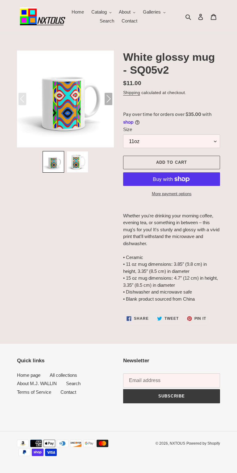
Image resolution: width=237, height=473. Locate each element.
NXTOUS (177, 443)
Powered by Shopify (203, 443)
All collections (63, 375)
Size (127, 129)
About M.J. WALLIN (37, 383)
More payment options (172, 193)
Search (73, 383)
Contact (68, 392)
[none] (53, 162)
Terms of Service (34, 392)
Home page (28, 375)
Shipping (131, 92)
